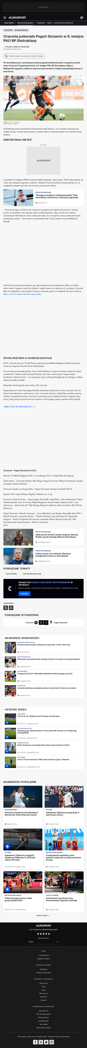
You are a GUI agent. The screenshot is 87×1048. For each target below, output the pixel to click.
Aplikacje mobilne (43, 959)
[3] (43, 933)
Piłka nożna (8, 30)
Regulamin (43, 969)
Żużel (43, 990)
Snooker (44, 1000)
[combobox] (43, 941)
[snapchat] (46, 1042)
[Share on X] (5, 608)
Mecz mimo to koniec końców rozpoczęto (22, 294)
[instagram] (51, 1042)
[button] (4, 18)
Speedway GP (44, 1021)
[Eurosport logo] (17, 17)
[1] (38, 933)
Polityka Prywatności (43, 973)
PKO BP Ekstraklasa (21, 30)
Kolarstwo (43, 997)
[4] (46, 933)
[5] (49, 933)
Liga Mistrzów (43, 1011)
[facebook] (35, 1042)
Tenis (43, 987)
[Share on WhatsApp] (11, 608)
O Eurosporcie (43, 955)
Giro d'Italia (44, 1024)
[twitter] (41, 1042)
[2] (40, 933)
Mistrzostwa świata (43, 1028)
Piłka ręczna (43, 993)
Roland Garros (43, 1017)
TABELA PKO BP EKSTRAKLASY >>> (19, 406)
